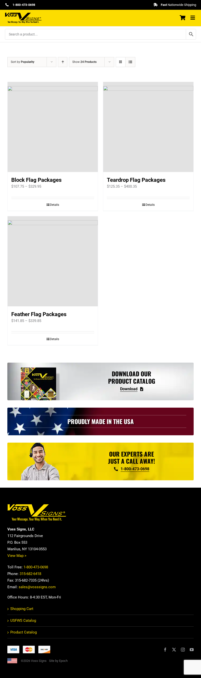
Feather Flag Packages (38, 314)
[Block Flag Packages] (53, 127)
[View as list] (130, 62)
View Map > (16, 555)
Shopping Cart (21, 609)
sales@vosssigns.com (37, 587)
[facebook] (165, 650)
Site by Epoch (58, 661)
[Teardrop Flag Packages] (148, 127)
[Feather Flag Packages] (53, 261)
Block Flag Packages (36, 180)
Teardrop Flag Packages (136, 180)
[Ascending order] (62, 62)
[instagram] (183, 650)
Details (54, 205)
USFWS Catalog (23, 620)
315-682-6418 (30, 574)
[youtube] (192, 650)
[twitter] (174, 650)
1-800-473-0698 (36, 567)
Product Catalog (23, 632)
